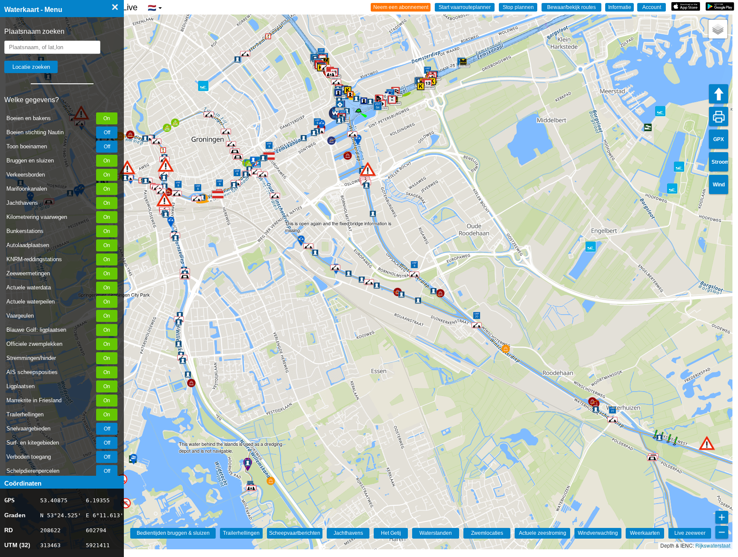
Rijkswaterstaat (712, 545)
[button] (706, 443)
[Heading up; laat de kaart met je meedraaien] (718, 93)
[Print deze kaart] (718, 116)
